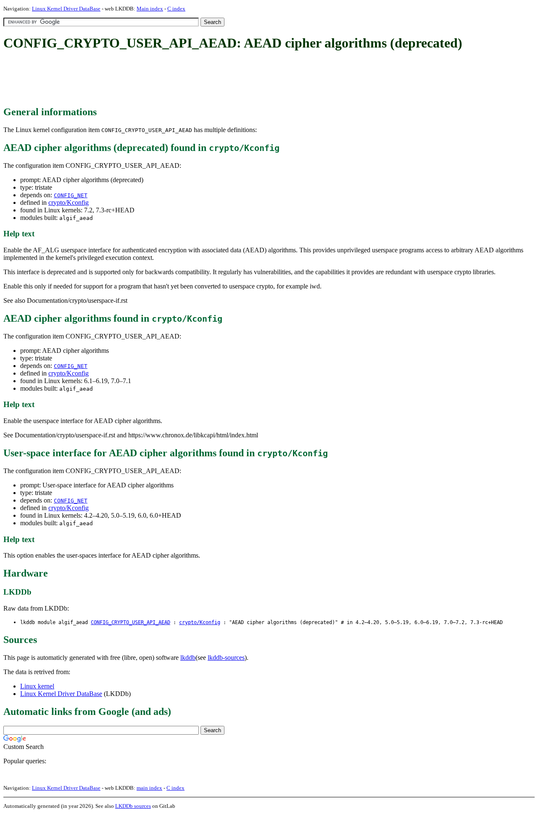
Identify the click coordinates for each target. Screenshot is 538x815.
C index (176, 8)
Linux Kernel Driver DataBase (66, 8)
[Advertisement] (156, 79)
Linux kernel (37, 686)
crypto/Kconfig (68, 202)
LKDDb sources (133, 806)
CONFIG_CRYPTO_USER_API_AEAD (130, 622)
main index (149, 788)
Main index (150, 8)
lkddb (187, 657)
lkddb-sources (226, 657)
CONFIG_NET (70, 195)
